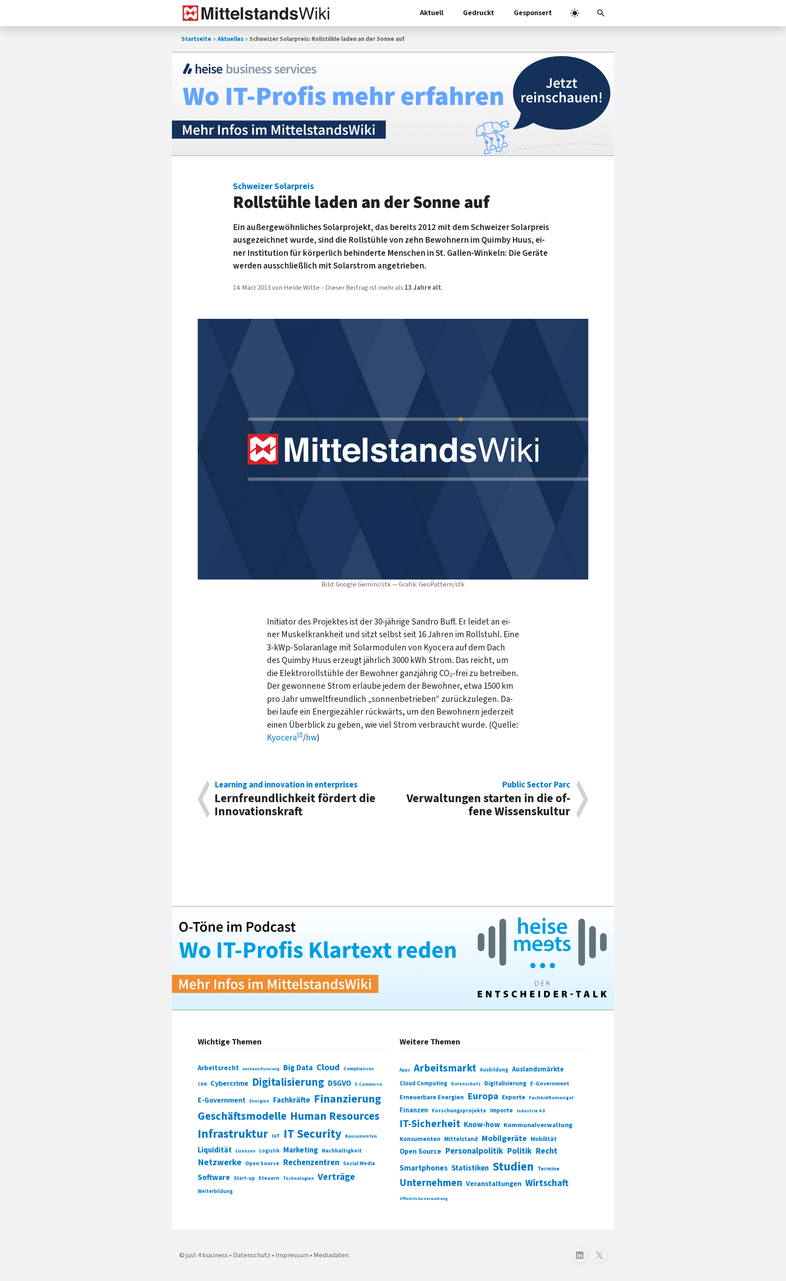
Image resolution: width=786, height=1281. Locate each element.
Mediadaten (331, 1255)
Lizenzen (245, 1151)
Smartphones (424, 1168)
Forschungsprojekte (459, 1111)
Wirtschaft (547, 1183)
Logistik (269, 1151)
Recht (546, 1151)
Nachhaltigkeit (342, 1151)
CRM (202, 1084)
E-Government (222, 1100)
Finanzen (414, 1110)
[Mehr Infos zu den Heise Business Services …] (393, 104)
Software (214, 1177)
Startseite (196, 39)
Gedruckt (478, 13)
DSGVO (339, 1083)
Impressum (292, 1255)
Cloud (328, 1067)
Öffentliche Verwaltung (424, 1198)
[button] (601, 13)
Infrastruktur (233, 1134)
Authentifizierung (261, 1069)
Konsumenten (361, 1136)
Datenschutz (466, 1083)
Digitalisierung (288, 1082)
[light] (575, 13)
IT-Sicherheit (430, 1123)
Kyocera (282, 737)
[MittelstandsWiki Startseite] (254, 13)
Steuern (268, 1178)
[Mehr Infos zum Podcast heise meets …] (393, 958)
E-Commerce (368, 1084)
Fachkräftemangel (551, 1097)
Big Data (298, 1068)
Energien (259, 1101)
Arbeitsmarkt (445, 1068)
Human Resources (334, 1116)
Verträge (336, 1177)
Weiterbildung (215, 1191)
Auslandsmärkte (538, 1069)
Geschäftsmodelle (242, 1116)
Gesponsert (533, 13)
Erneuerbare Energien (432, 1097)
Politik (519, 1151)
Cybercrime (229, 1083)
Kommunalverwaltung (538, 1125)
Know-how (482, 1124)
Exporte (513, 1097)
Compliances (358, 1068)
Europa (483, 1096)
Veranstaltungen (494, 1184)
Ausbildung (494, 1070)
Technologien (298, 1178)
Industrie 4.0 (531, 1110)
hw (311, 737)
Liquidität (215, 1150)
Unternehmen (431, 1183)
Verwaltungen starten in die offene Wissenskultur (488, 799)
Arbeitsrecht (218, 1068)
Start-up (244, 1178)
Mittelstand (461, 1139)
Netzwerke (220, 1162)
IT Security (312, 1134)
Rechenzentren (311, 1162)
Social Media (359, 1163)
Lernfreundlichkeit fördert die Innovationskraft (295, 799)
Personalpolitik (474, 1151)
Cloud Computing (423, 1083)
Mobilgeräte (504, 1138)
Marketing (300, 1150)
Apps (405, 1070)
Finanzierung (347, 1099)
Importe (501, 1110)
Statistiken (470, 1168)
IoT (276, 1136)
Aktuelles (230, 39)
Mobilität (544, 1138)
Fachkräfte (291, 1100)
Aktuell (431, 13)
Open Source (262, 1163)
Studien (513, 1166)
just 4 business (207, 1255)
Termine (549, 1169)
